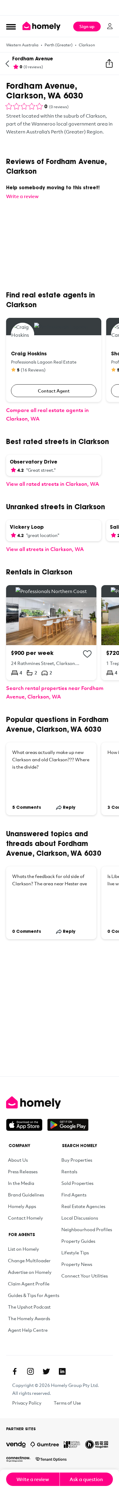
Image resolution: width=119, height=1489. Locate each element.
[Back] (7, 64)
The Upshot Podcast (29, 1307)
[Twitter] (46, 1371)
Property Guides (78, 1241)
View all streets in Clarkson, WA (45, 549)
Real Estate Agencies (83, 1206)
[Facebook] (15, 1371)
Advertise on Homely (30, 1272)
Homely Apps (22, 1206)
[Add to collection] (87, 654)
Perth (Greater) (59, 45)
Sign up (87, 26)
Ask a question (86, 1479)
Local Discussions (79, 1218)
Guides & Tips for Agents (33, 1295)
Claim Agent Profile (28, 1284)
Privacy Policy (26, 1403)
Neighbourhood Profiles (86, 1229)
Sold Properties (77, 1183)
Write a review (32, 1479)
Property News (76, 1264)
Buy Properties (76, 1160)
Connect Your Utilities (84, 1276)
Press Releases (23, 1171)
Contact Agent (54, 391)
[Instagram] (30, 1371)
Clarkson (87, 45)
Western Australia (22, 45)
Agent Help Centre (28, 1330)
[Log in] (110, 26)
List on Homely (23, 1249)
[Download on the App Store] (26, 1125)
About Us (18, 1160)
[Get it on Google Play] (67, 1125)
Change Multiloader (29, 1260)
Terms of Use (67, 1403)
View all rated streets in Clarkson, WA (52, 483)
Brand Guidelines (26, 1195)
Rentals (69, 1171)
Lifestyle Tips (75, 1252)
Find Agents (73, 1195)
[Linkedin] (62, 1371)
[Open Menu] (11, 26)
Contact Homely (25, 1218)
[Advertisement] (59, 7)
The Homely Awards (29, 1318)
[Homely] (59, 1102)
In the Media (21, 1183)
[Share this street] (109, 64)
